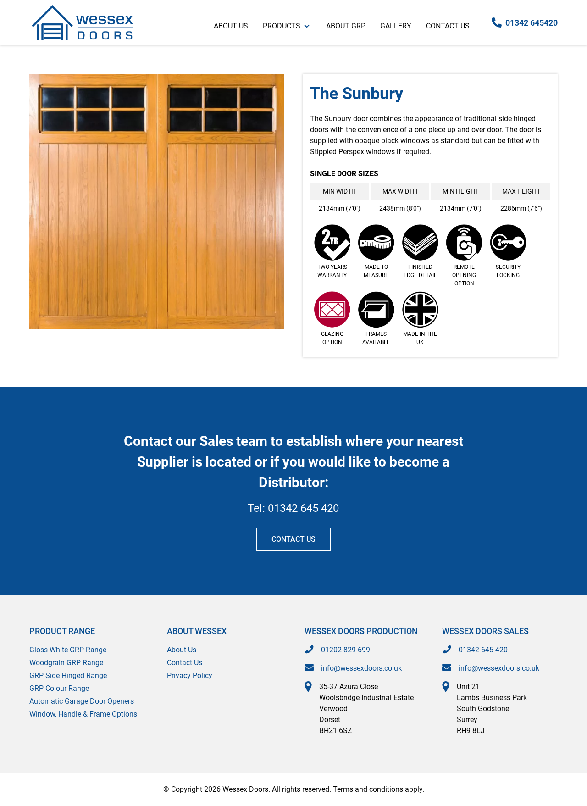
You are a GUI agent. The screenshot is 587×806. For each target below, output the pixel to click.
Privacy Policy (189, 675)
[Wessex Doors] (82, 22)
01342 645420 (531, 23)
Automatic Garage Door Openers (81, 701)
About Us (231, 26)
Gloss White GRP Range (67, 649)
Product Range (62, 631)
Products (281, 26)
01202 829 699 (345, 649)
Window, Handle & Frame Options (83, 714)
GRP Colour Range (59, 688)
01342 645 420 (303, 508)
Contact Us (448, 26)
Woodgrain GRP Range (66, 662)
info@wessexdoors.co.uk (361, 668)
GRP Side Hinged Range (68, 675)
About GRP (345, 26)
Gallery (395, 26)
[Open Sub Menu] (305, 22)
